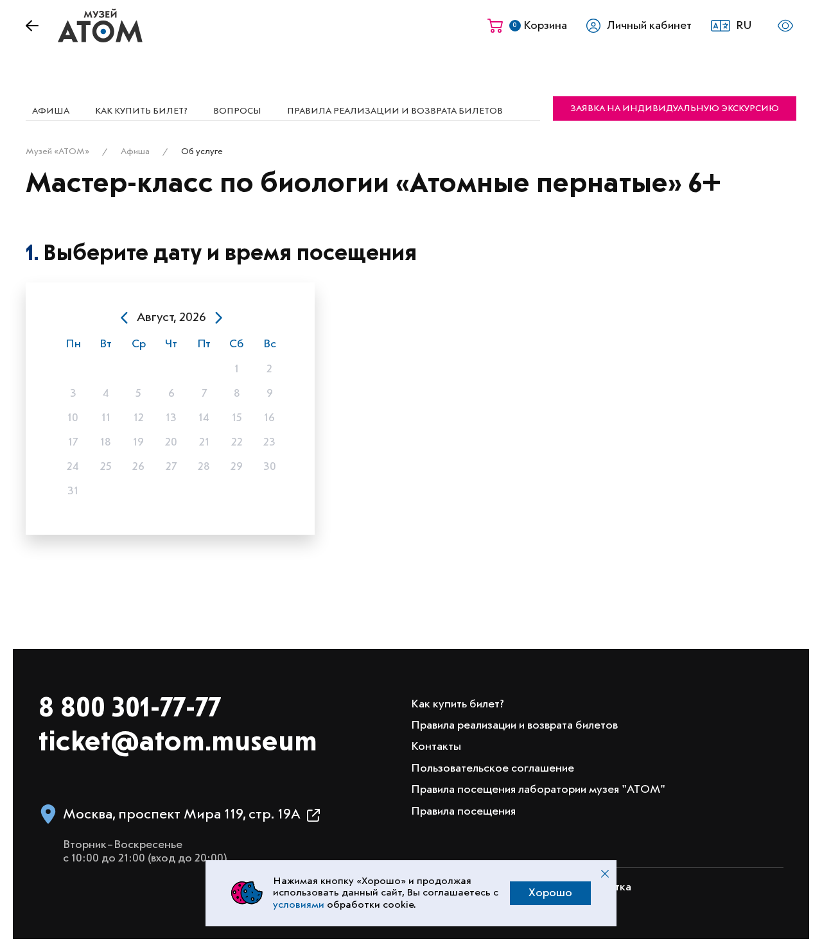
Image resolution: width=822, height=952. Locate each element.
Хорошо (550, 893)
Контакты (436, 746)
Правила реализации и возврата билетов (395, 111)
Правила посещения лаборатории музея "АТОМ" (538, 789)
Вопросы (237, 111)
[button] (735, 25)
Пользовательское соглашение (492, 768)
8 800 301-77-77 (130, 709)
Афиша (50, 111)
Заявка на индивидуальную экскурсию (674, 108)
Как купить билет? (141, 111)
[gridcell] (73, 369)
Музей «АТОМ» (57, 151)
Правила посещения (463, 811)
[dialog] (171, 408)
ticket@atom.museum (178, 743)
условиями (298, 905)
